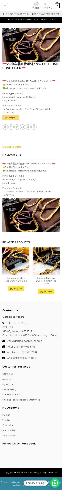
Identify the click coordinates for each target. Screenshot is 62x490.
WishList (6, 420)
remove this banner (40, 485)
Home (8, 19)
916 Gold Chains (48, 19)
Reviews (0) (11, 155)
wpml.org (27, 482)
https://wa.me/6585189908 (32, 88)
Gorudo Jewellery (30, 472)
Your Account (9, 435)
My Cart (6, 415)
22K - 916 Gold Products (26, 19)
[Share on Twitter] (16, 127)
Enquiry (13, 118)
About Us (6, 379)
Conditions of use (11, 394)
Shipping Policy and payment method (21, 399)
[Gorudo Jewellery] (25, 5)
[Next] (59, 272)
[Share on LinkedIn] (34, 127)
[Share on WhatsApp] (5, 127)
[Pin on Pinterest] (28, 127)
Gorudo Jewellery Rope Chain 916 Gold (16, 279)
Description (11, 147)
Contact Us (7, 373)
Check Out (7, 425)
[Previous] (2, 272)
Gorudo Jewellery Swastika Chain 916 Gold (46, 280)
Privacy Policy (9, 389)
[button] (55, 483)
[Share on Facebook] (11, 127)
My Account (8, 384)
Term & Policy (9, 430)
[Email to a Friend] (22, 127)
